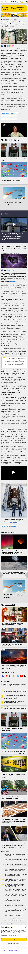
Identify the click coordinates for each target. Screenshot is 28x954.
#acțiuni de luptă (5, 113)
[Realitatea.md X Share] (5, 46)
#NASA (8, 526)
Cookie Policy (3, 951)
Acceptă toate (14, 939)
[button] (26, 927)
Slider (11, 253)
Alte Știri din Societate (10, 140)
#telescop (13, 526)
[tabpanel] (14, 195)
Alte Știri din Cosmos (9, 533)
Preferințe (14, 947)
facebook (3, 676)
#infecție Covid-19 (14, 113)
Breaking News (5, 8)
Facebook (2, 46)
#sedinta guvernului (6, 116)
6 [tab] (17, 242)
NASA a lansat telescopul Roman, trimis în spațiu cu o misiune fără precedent (14, 248)
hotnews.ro (13, 281)
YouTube (21, 676)
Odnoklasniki (10, 46)
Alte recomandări (8, 605)
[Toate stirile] (4, 2)
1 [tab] (12, 207)
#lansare (3, 526)
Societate (12, 28)
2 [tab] (13, 207)
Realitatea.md (17, 28)
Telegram (8, 46)
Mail (13, 46)
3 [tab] (14, 207)
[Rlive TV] (26, 2)
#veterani (14, 116)
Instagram (7, 676)
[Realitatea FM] (21, 2)
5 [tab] (16, 242)
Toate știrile (5, 852)
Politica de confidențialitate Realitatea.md (14, 951)
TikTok (25, 676)
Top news (5, 681)
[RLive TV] (5, 214)
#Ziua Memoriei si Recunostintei (8, 119)
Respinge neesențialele (14, 943)
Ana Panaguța (16, 253)
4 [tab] (16, 207)
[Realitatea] (12, 2)
